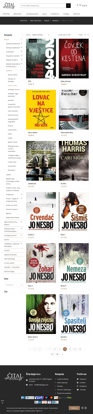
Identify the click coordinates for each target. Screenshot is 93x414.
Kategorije (8, 35)
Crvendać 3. (31, 235)
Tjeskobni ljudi (32, 183)
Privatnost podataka (64, 393)
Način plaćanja (62, 383)
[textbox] (12, 285)
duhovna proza (13, 115)
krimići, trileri (12, 85)
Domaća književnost (13, 48)
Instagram (83, 386)
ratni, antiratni (13, 111)
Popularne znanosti (13, 56)
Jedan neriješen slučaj (67, 132)
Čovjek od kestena (66, 81)
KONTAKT (76, 14)
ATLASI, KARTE (9, 263)
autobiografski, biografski (13, 120)
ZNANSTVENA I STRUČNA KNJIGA (10, 230)
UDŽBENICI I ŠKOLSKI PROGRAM (11, 245)
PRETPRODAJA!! (9, 259)
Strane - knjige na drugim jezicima (12, 200)
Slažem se (74, 408)
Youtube (83, 390)
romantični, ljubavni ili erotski (14, 105)
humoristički (12, 130)
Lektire (8, 175)
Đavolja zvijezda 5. (33, 337)
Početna (23, 21)
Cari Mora (63, 183)
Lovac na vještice (32, 132)
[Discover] (56, 397)
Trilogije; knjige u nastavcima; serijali (14, 156)
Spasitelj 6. (64, 337)
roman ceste (12, 162)
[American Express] (23, 397)
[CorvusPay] (65, 397)
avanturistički (12, 75)
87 (52, 354)
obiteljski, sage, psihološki (13, 95)
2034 (29, 81)
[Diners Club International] (29, 397)
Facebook (83, 379)
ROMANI (55, 21)
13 (80, 349)
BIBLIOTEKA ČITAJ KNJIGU (10, 223)
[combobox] (13, 285)
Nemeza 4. (63, 286)
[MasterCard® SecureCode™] (44, 402)
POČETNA (6, 14)
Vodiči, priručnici (11, 205)
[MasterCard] (46, 397)
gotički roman (12, 142)
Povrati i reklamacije (64, 390)
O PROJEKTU (55, 14)
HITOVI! (7, 251)
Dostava (60, 386)
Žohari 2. (30, 286)
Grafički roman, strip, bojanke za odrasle (13, 189)
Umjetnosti (10, 195)
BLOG (44, 14)
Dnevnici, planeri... (12, 209)
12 (75, 349)
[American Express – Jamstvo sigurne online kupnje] (37, 402)
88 (57, 354)
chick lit (10, 126)
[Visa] (39, 397)
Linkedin (82, 383)
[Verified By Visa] (49, 402)
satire (10, 134)
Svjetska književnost (13, 44)
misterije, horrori (14, 90)
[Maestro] (51, 397)
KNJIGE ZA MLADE (10, 255)
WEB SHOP (17, 14)
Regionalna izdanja (12, 217)
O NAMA (66, 14)
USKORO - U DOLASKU (12, 267)
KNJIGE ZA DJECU (12, 60)
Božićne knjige (9, 271)
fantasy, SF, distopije (12, 80)
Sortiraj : (28, 35)
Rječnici (8, 213)
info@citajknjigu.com (41, 385)
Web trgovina (35, 21)
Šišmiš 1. (63, 235)
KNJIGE (46, 21)
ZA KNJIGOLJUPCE (32, 14)
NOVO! (6, 240)
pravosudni (12, 166)
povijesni (11, 100)
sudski (10, 138)
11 (70, 349)
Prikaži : (81, 35)
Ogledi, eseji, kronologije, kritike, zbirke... (12, 181)
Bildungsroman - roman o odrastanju (13, 148)
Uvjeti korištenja (62, 379)
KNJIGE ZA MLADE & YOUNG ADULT (13, 65)
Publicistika (10, 52)
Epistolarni (11, 170)
